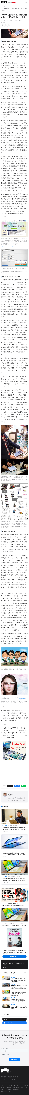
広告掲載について (5, 1091)
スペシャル (15, 1079)
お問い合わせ (16, 1089)
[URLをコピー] (8, 25)
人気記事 (9, 1077)
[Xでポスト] (2, 25)
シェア (17, 785)
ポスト (10, 785)
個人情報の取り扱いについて (20, 1087)
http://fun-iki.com (22, 698)
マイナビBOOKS (23, 1085)
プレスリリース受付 (6, 1089)
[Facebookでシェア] (5, 25)
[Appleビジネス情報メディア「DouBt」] (8, 2)
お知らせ (16, 1085)
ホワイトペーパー (6, 1079)
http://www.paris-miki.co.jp (7, 245)
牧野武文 (22, 20)
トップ (3, 6)
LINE (24, 785)
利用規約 (9, 1087)
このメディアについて (6, 1085)
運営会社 (3, 1087)
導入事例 (15, 1077)
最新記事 (3, 1077)
